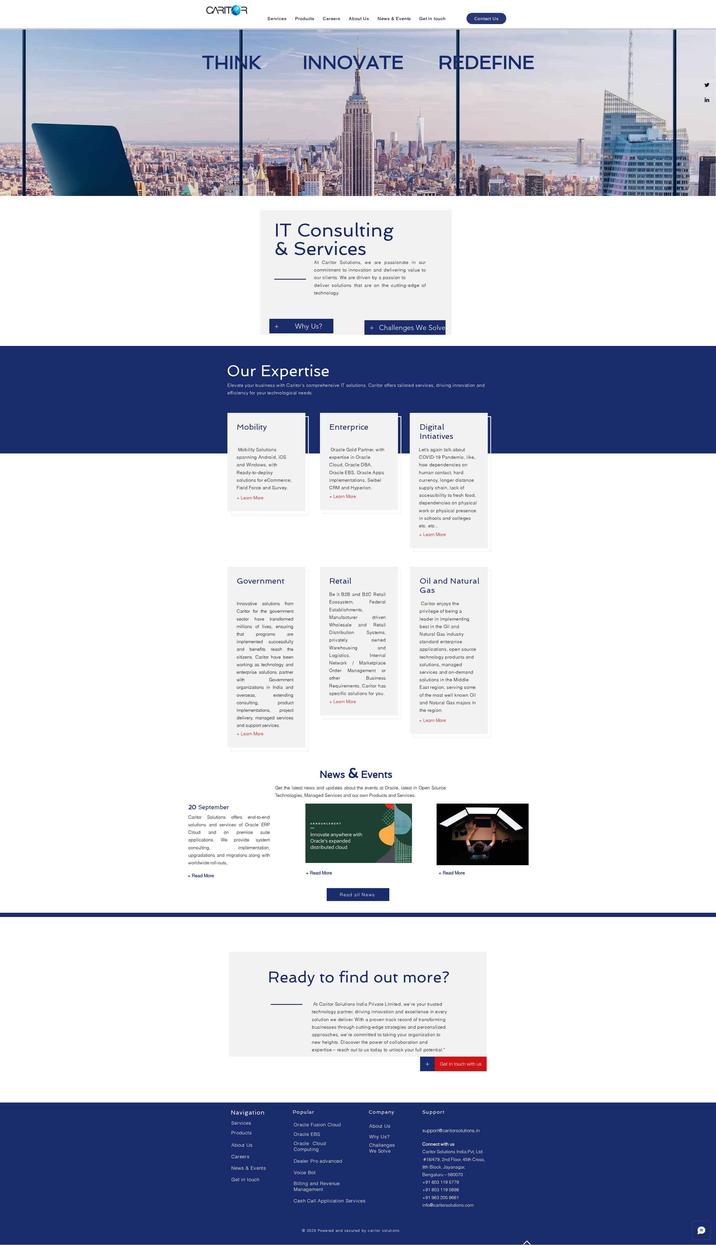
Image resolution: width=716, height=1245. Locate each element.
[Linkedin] (707, 100)
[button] (277, 18)
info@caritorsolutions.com (448, 1205)
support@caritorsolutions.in (451, 1130)
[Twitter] (707, 85)
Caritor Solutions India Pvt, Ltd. (453, 1151)
